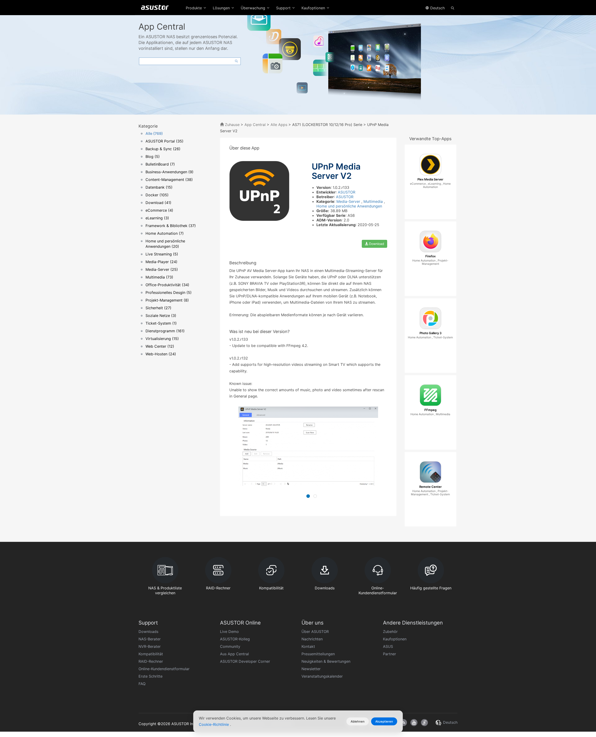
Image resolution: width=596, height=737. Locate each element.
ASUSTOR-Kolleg (235, 639)
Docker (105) (157, 195)
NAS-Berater (150, 639)
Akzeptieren (384, 721)
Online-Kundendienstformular (164, 668)
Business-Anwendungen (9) (169, 172)
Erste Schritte (151, 676)
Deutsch (437, 8)
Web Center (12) (160, 346)
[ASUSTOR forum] (424, 722)
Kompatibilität (151, 654)
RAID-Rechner (151, 661)
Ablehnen (358, 721)
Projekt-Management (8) (167, 300)
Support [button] (284, 8)
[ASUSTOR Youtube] (413, 722)
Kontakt (308, 646)
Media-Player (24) (161, 261)
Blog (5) (153, 156)
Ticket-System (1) (161, 323)
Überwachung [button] (253, 8)
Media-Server (348, 201)
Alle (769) (154, 133)
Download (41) (158, 202)
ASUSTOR (346, 192)
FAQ (142, 683)
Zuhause (232, 124)
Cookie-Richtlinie (214, 724)
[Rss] (403, 722)
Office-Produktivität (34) (167, 284)
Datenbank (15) (159, 187)
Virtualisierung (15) (162, 338)
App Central (255, 124)
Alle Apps (279, 124)
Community (230, 646)
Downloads (148, 631)
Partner (389, 654)
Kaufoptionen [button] (313, 8)
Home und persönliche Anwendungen (349, 206)
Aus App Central (234, 654)
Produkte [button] (194, 8)
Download (376, 244)
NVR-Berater (150, 646)
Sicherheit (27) (158, 308)
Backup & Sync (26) (163, 148)
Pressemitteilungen (318, 654)
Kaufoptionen (394, 639)
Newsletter (311, 668)
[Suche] (452, 8)
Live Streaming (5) (162, 254)
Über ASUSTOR (315, 631)
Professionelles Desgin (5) (169, 292)
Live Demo (229, 631)
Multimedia (373, 201)
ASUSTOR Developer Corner (245, 661)
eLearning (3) (157, 218)
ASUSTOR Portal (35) (164, 141)
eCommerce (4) (159, 210)
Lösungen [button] (222, 8)
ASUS (388, 646)
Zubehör (390, 631)
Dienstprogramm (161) (165, 331)
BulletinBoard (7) (160, 164)
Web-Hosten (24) (161, 354)
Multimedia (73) (159, 277)
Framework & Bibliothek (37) (171, 225)
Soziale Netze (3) (161, 315)
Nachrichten (312, 639)
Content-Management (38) (169, 179)
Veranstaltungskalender (322, 676)
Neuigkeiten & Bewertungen (325, 661)
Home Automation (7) (165, 233)
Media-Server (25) (162, 269)
